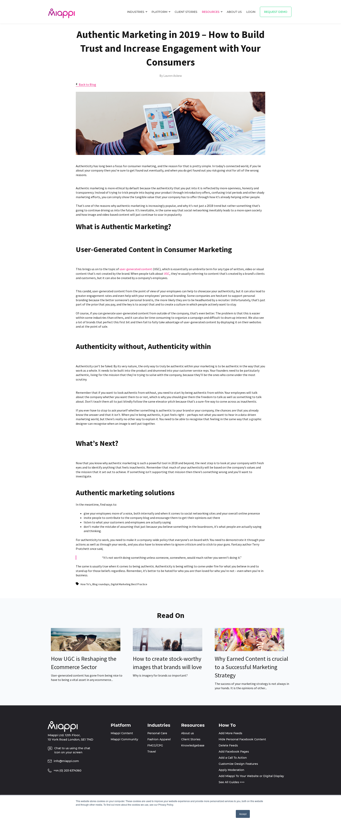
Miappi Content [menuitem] (122, 733)
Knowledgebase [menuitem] (192, 745)
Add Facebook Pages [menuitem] (234, 751)
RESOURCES (210, 12)
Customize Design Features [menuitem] (238, 764)
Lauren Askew (172, 76)
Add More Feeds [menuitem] (230, 733)
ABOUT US (234, 12)
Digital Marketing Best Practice (129, 584)
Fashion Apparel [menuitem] (159, 739)
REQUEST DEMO (275, 12)
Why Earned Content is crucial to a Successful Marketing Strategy (251, 667)
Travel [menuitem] (151, 751)
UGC (167, 274)
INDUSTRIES (135, 12)
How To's (86, 584)
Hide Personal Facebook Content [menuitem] (242, 739)
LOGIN (250, 12)
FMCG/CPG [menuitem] (155, 745)
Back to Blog (87, 84)
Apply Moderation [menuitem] (231, 770)
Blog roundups (101, 584)
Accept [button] (242, 814)
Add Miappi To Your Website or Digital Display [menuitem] (251, 776)
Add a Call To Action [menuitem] (233, 757)
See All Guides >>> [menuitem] (232, 782)
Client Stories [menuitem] (190, 739)
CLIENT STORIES (186, 12)
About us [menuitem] (187, 733)
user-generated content (136, 269)
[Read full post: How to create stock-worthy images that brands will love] (167, 650)
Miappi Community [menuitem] (124, 739)
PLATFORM (159, 12)
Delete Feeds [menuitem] (228, 745)
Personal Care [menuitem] (157, 733)
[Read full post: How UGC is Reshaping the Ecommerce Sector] (85, 650)
